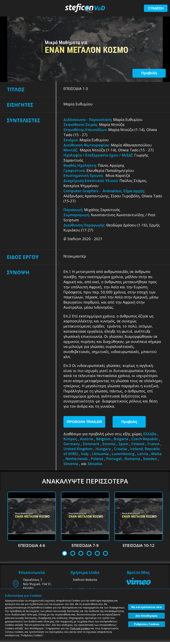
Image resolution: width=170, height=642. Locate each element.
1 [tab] (64, 554)
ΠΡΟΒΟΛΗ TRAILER (84, 422)
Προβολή (149, 73)
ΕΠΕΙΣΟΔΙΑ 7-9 (85, 545)
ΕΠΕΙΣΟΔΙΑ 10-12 (138, 545)
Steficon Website (85, 580)
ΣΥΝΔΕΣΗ (155, 8)
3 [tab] (81, 554)
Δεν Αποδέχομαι (146, 616)
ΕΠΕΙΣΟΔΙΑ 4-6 (31, 545)
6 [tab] (105, 554)
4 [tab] (89, 554)
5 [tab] (97, 554)
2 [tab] (72, 554)
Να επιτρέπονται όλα (146, 607)
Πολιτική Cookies (80, 628)
